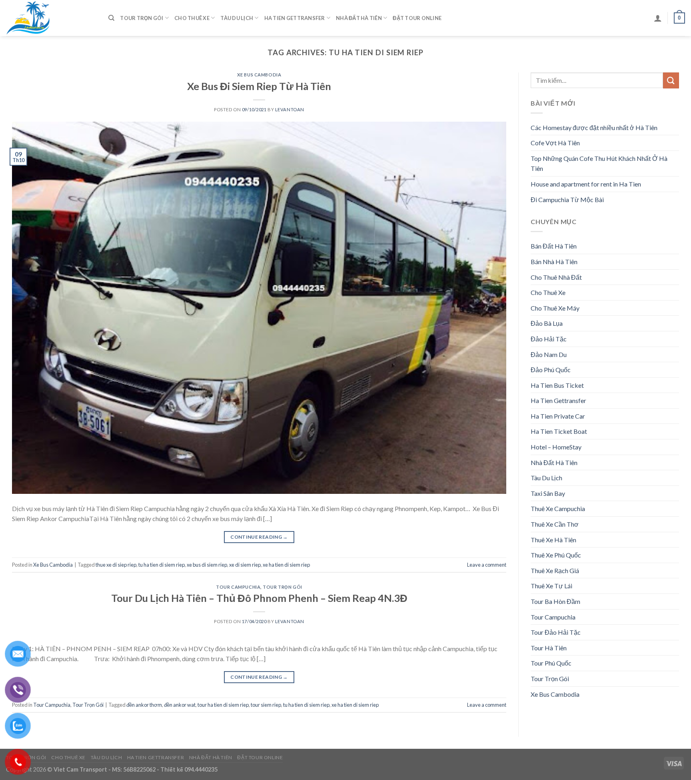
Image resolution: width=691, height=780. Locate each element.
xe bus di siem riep (207, 564)
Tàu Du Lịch (236, 18)
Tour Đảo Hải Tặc (556, 632)
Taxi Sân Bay (548, 493)
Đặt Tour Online (417, 18)
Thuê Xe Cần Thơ (555, 524)
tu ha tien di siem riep (161, 564)
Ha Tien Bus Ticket (557, 385)
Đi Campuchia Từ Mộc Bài (567, 199)
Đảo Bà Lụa (547, 323)
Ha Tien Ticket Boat (559, 431)
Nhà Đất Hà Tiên (359, 18)
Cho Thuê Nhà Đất (556, 277)
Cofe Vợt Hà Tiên (555, 142)
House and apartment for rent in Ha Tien (586, 184)
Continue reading (259, 537)
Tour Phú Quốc (551, 663)
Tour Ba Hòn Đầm (555, 601)
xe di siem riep (245, 564)
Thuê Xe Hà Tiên (553, 539)
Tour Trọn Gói (141, 18)
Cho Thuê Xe (192, 18)
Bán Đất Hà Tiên (554, 246)
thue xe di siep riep (116, 564)
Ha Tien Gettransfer (294, 18)
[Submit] (671, 80)
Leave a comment (486, 564)
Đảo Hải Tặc (549, 339)
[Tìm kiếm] (111, 18)
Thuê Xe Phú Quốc (556, 555)
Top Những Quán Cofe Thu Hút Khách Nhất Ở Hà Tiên (599, 163)
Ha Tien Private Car (558, 416)
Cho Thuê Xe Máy (555, 308)
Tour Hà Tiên (549, 648)
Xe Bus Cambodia (259, 74)
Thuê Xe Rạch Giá (555, 570)
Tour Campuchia (238, 587)
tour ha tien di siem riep (223, 705)
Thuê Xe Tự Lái (551, 586)
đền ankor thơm (144, 705)
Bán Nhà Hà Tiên (554, 261)
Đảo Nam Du (549, 354)
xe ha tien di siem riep (286, 564)
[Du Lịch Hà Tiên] (51, 18)
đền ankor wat (180, 705)
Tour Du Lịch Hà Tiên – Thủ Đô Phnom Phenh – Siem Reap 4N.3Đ (259, 598)
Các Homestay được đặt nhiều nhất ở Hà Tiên (594, 127)
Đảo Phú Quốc (551, 369)
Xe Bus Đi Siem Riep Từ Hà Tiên (259, 86)
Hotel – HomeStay (556, 447)
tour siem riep (266, 705)
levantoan (289, 109)
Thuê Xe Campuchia (558, 508)
